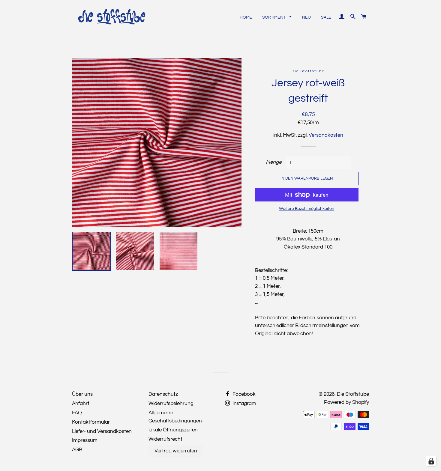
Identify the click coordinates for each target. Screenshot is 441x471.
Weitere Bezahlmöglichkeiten (306, 209)
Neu (306, 17)
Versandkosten (326, 135)
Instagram (243, 403)
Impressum (85, 440)
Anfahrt (80, 403)
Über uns (82, 394)
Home (246, 17)
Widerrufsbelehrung (171, 403)
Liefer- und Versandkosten (102, 431)
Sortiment (274, 17)
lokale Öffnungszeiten (173, 430)
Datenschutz (163, 394)
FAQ (77, 413)
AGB (77, 449)
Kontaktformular (91, 422)
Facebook (243, 394)
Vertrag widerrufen (175, 451)
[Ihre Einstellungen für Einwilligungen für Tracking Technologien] (431, 461)
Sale (326, 17)
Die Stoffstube (353, 394)
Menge (273, 162)
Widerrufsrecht (165, 439)
